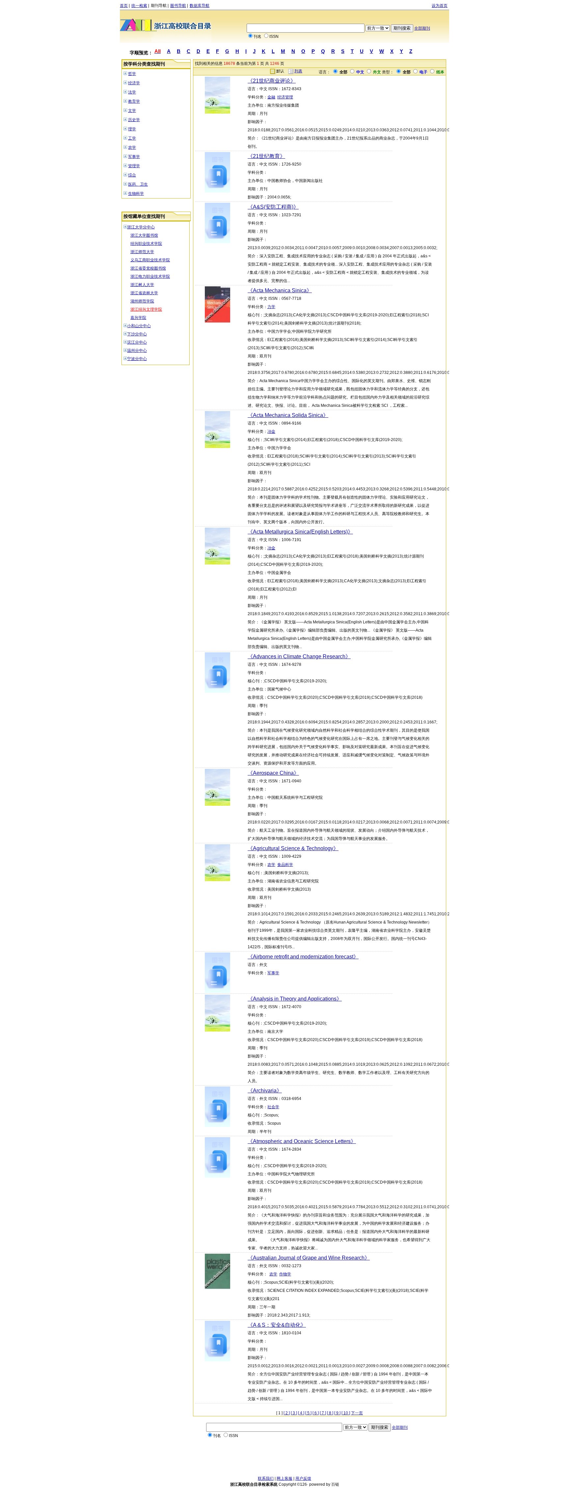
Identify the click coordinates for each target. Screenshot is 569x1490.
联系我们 (266, 1478)
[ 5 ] (308, 1413)
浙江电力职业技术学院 (150, 276)
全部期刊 (422, 28)
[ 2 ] (287, 1413)
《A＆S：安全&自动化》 (277, 1325)
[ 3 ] (294, 1413)
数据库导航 (199, 5)
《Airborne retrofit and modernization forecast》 (303, 956)
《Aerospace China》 (273, 773)
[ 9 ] (337, 1413)
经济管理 (285, 97)
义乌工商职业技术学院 (150, 260)
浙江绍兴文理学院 (146, 309)
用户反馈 (303, 1478)
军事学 (134, 156)
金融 (271, 97)
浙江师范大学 (142, 251)
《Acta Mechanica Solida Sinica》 (288, 415)
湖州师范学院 (142, 301)
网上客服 (284, 1478)
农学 (132, 147)
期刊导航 (159, 5)
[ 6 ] (315, 1413)
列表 (298, 71)
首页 (124, 5)
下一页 (357, 1413)
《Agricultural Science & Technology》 (293, 848)
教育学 (134, 101)
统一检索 (139, 5)
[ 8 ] (330, 1413)
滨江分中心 (137, 342)
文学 (132, 110)
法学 (132, 92)
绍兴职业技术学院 (146, 243)
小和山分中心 (139, 326)
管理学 (134, 166)
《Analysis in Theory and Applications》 (295, 999)
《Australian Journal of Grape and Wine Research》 (309, 1258)
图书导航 (178, 5)
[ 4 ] (301, 1413)
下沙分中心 (137, 334)
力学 (271, 306)
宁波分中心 (137, 358)
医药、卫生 (138, 184)
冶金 (271, 431)
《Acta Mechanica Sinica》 (280, 290)
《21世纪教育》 (266, 156)
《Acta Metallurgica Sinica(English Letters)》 (300, 532)
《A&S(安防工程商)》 (273, 207)
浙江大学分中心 (141, 227)
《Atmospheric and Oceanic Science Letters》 (302, 1141)
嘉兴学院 (138, 317)
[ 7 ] (323, 1413)
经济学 (134, 83)
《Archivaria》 (265, 1090)
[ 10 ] (345, 1413)
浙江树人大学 (142, 284)
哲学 (132, 73)
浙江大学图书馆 (144, 235)
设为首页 (439, 5)
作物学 (285, 1274)
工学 (132, 138)
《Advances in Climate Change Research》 (299, 656)
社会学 (273, 1107)
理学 (132, 129)
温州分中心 (137, 350)
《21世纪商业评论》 (272, 81)
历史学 (134, 120)
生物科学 (136, 193)
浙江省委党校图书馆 (148, 268)
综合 (132, 175)
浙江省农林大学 (144, 293)
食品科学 (285, 864)
